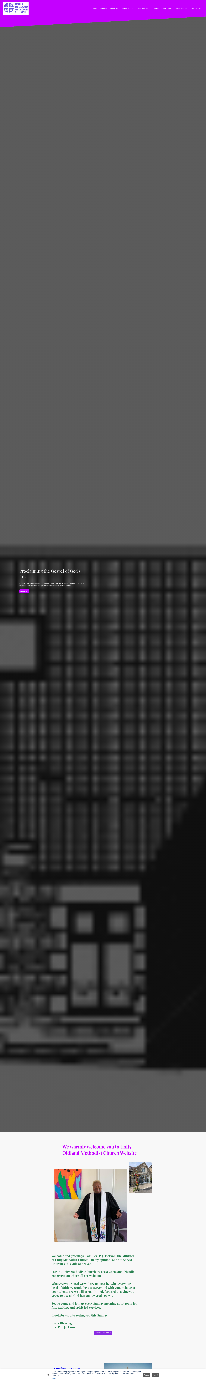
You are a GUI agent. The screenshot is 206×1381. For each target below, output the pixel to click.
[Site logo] (16, 8)
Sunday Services (67, 1368)
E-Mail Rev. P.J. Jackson (103, 1333)
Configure (55, 1378)
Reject (155, 1375)
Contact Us (24, 591)
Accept (146, 1375)
